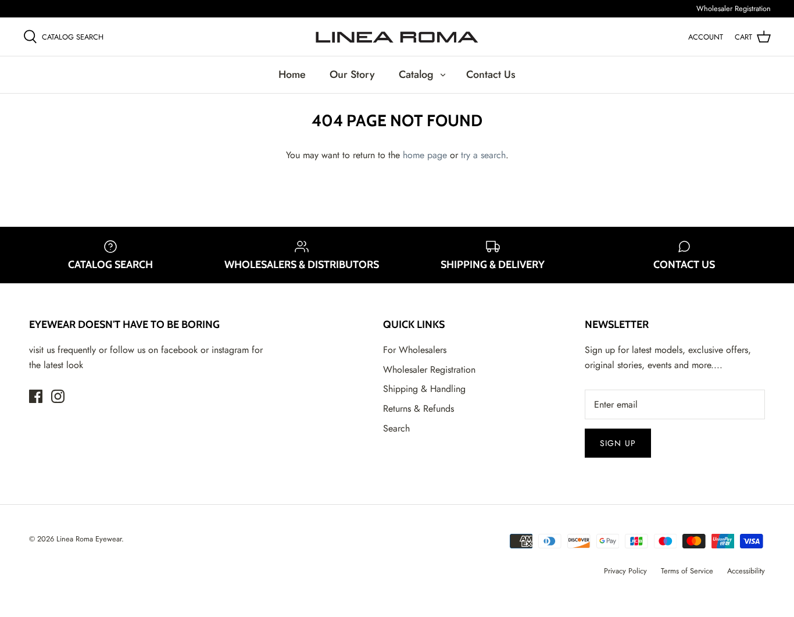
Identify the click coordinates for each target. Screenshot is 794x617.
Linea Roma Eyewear (88, 538)
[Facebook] (35, 396)
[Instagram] (58, 396)
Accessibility (746, 570)
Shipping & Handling (424, 388)
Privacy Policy (625, 570)
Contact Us (491, 74)
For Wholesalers (414, 349)
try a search (483, 155)
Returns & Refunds (418, 408)
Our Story (352, 74)
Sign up (618, 443)
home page (425, 155)
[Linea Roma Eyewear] (397, 36)
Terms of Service (687, 570)
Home (292, 74)
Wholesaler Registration (733, 8)
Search (396, 428)
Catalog (416, 74)
